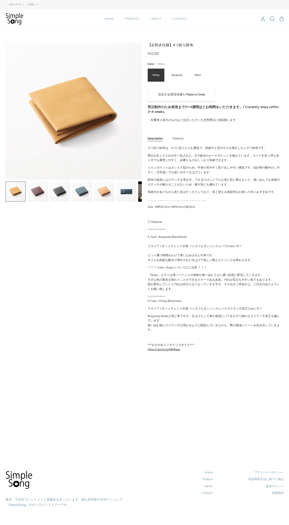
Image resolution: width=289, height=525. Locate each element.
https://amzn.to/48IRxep (164, 349)
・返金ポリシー (273, 486)
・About (207, 486)
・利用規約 (276, 493)
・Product (206, 479)
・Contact (206, 493)
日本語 (31, 4)
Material (177, 138)
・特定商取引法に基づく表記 (264, 479)
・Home (207, 472)
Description (155, 138)
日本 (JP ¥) (15, 4)
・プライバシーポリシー (267, 472)
